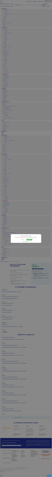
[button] (26, 241)
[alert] (26, 238)
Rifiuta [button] (23, 239)
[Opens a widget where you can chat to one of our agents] (49, 476)
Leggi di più (35, 237)
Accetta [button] (29, 239)
